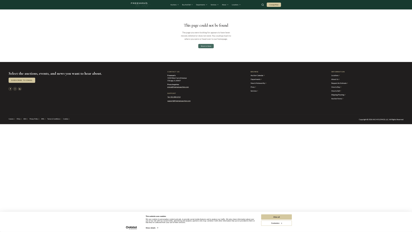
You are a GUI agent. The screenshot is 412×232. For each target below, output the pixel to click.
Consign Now (273, 5)
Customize (275, 223)
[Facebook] (10, 89)
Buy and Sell (186, 5)
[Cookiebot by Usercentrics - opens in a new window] (131, 227)
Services (213, 5)
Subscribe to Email (22, 80)
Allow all (276, 217)
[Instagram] (15, 89)
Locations (235, 5)
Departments (200, 5)
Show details (150, 228)
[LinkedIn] (19, 89)
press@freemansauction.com (178, 87)
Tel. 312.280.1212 (174, 97)
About (224, 5)
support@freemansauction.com (179, 101)
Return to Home (206, 46)
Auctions (173, 5)
